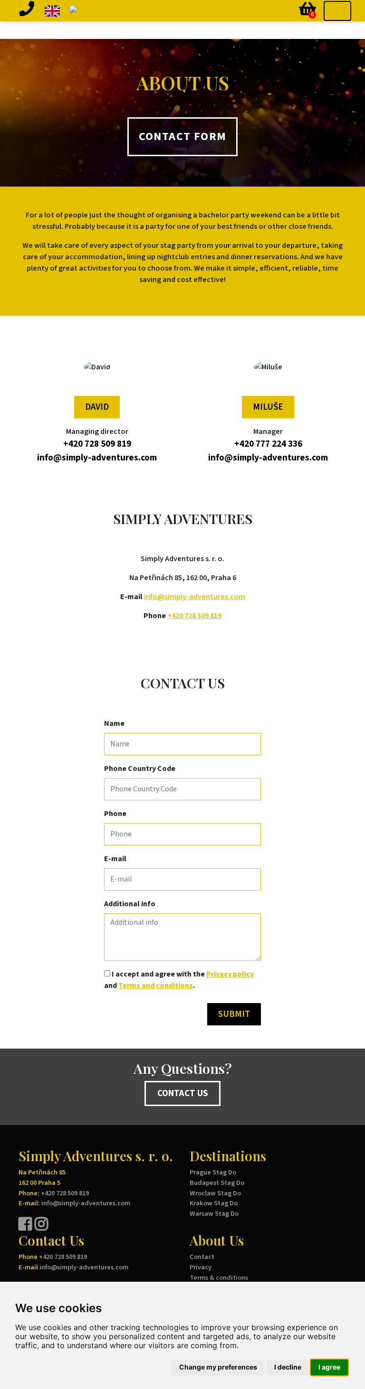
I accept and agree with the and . (179, 980)
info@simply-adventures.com (194, 596)
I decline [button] (287, 1367)
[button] (26, 11)
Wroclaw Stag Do (215, 1193)
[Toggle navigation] (337, 11)
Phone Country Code (139, 768)
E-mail (115, 859)
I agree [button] (329, 1367)
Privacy (200, 1267)
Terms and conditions (155, 985)
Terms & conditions (219, 1278)
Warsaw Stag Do (214, 1214)
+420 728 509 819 (194, 615)
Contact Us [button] (182, 1093)
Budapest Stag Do (217, 1183)
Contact (202, 1257)
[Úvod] (114, 10)
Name (114, 723)
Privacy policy (230, 974)
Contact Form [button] (183, 136)
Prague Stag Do (213, 1172)
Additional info (129, 904)
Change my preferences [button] (218, 1367)
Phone (115, 813)
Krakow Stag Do (214, 1203)
